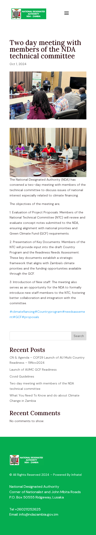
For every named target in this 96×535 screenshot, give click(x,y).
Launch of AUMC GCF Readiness (33, 370)
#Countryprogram (48, 312)
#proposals (30, 317)
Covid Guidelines (22, 376)
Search (79, 336)
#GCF (17, 317)
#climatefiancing (22, 312)
